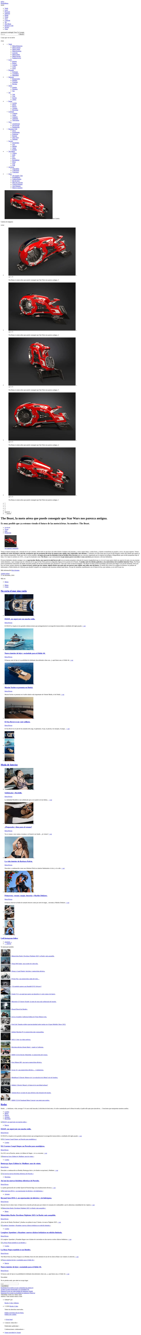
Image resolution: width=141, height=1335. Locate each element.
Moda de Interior (9, 764)
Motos (6, 3)
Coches (7, 1112)
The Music (8, 24)
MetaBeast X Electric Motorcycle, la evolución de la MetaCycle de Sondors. (35, 1077)
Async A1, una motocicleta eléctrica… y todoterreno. (28, 1070)
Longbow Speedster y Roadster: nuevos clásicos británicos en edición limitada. (31, 1232)
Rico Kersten (15, 570)
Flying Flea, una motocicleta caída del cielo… (25, 979)
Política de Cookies (10, 1314)
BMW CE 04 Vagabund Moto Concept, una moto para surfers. (31, 1100)
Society (7, 27)
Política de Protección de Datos (14, 1313)
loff (2, 1)
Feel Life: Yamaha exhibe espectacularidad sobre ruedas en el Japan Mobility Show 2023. (39, 1024)
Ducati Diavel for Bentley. (20, 1009)
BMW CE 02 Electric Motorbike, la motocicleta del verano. (30, 1055)
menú (2, 5)
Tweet (6, 529)
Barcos (7, 1115)
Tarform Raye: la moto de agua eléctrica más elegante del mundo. (31, 1093)
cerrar (2, 225)
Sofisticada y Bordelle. (13, 793)
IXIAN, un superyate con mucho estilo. (20, 619)
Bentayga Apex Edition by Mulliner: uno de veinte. (21, 1163)
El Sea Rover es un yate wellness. (17, 722)
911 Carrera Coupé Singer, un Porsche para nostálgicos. (23, 1146)
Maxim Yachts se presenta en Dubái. (19, 687)
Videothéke (15, 169)
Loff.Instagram (9, 938)
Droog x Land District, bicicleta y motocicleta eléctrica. (28, 971)
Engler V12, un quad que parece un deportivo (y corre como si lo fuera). (33, 994)
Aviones (7, 1117)
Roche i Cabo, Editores (12, 1303)
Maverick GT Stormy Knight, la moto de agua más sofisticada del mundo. (34, 1001)
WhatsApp (8, 533)
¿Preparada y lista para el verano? (18, 827)
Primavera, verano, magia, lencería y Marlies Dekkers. (26, 896)
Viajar (6, 17)
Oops (6, 29)
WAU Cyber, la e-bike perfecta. (21, 1039)
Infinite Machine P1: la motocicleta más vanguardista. (28, 1032)
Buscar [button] (22, 34)
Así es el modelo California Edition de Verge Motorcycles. (29, 1017)
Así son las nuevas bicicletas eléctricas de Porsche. (20, 1181)
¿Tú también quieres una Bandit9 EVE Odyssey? (26, 986)
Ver (6, 22)
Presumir (7, 12)
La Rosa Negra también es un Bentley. (16, 1250)
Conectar (7, 20)
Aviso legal (9, 1319)
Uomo (6, 587)
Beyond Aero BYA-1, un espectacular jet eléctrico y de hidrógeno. (26, 1198)
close (2, 41)
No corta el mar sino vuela (14, 591)
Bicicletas (7, 1119)
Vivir (6, 19)
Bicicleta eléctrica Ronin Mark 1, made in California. (28, 1047)
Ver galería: (11, 548)
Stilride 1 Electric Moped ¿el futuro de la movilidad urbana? (30, 1085)
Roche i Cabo (14, 1306)
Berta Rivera (8, 623)
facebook (7, 527)
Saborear (7, 13)
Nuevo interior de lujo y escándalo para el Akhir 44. (25, 653)
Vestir (6, 8)
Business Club (9, 25)
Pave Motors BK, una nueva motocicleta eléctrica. (27, 1062)
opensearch (4, 32)
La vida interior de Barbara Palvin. (19, 861)
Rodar (3, 3)
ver (84, 626)
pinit (6, 531)
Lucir (6, 10)
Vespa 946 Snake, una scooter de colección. (25, 963)
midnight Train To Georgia (16, 32)
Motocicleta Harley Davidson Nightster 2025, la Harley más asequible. (33, 956)
